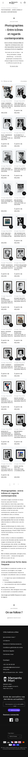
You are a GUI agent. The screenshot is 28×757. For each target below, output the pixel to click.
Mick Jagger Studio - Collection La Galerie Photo (7, 334)
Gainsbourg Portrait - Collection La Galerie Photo (20, 367)
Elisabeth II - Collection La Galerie (20, 136)
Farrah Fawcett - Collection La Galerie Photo (7, 400)
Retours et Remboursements (12, 644)
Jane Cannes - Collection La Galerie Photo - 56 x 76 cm (7, 105)
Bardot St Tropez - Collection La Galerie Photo (7, 468)
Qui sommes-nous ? (9, 637)
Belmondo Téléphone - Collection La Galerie (20, 202)
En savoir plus (14, 66)
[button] (3, 2)
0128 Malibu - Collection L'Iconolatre (6, 235)
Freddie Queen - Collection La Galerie (20, 170)
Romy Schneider (20, 528)
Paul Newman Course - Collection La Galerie (7, 137)
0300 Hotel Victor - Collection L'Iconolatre (19, 468)
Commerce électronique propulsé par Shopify (14, 749)
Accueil (3, 7)
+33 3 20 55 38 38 (9, 664)
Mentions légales (8, 651)
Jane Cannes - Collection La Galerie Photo (7, 366)
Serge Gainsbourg (6, 530)
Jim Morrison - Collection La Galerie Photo (20, 235)
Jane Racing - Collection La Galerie (7, 170)
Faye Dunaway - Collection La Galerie (7, 201)
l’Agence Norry (23, 747)
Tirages (14, 7)
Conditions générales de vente (13, 647)
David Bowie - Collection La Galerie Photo (20, 399)
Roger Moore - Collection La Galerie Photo (20, 300)
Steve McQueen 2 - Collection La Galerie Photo (20, 267)
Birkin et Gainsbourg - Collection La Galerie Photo (7, 434)
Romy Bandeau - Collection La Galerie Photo (7, 266)
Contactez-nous (8, 654)
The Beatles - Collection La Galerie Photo (20, 104)
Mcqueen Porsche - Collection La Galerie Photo (20, 334)
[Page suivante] (18, 484)
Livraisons (6, 640)
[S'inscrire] (22, 704)
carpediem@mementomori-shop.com (11, 668)
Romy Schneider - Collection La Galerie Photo (7, 301)
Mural (9, 7)
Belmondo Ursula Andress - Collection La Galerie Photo (20, 434)
